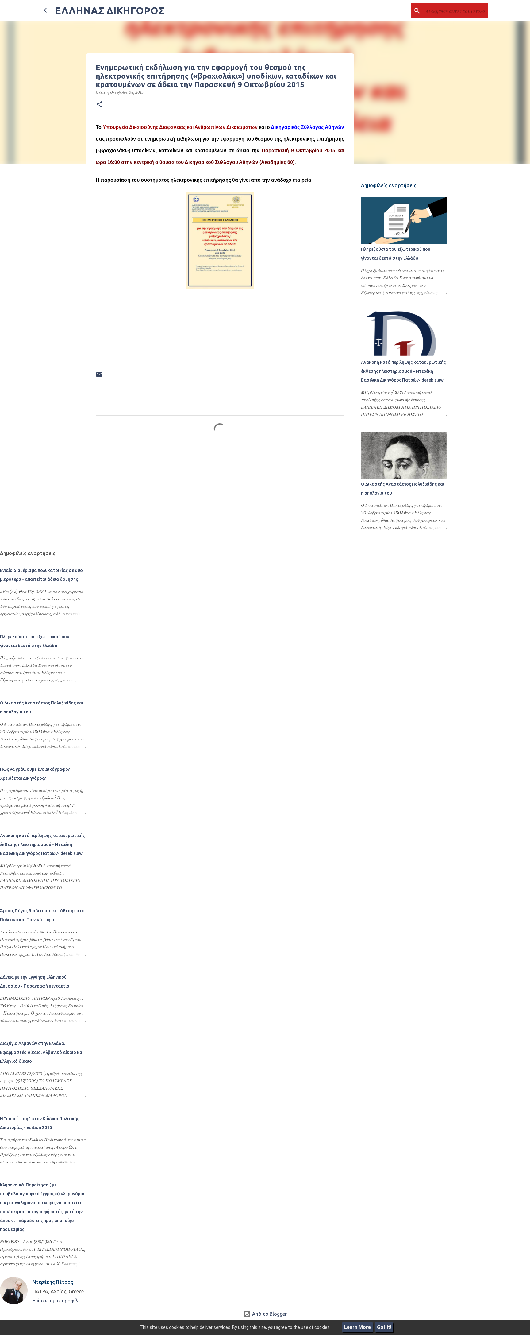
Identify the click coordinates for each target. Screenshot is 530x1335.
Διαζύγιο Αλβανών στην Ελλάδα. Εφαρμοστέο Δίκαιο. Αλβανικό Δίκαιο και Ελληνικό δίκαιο (41, 1052)
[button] (99, 105)
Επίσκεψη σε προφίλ (55, 1300)
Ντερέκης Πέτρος (53, 1282)
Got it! (384, 1327)
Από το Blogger (269, 1314)
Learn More (357, 1327)
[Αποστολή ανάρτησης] (99, 377)
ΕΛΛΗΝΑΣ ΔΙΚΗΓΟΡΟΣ (109, 10)
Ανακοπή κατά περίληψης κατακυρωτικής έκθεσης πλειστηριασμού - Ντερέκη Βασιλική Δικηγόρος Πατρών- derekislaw (403, 371)
